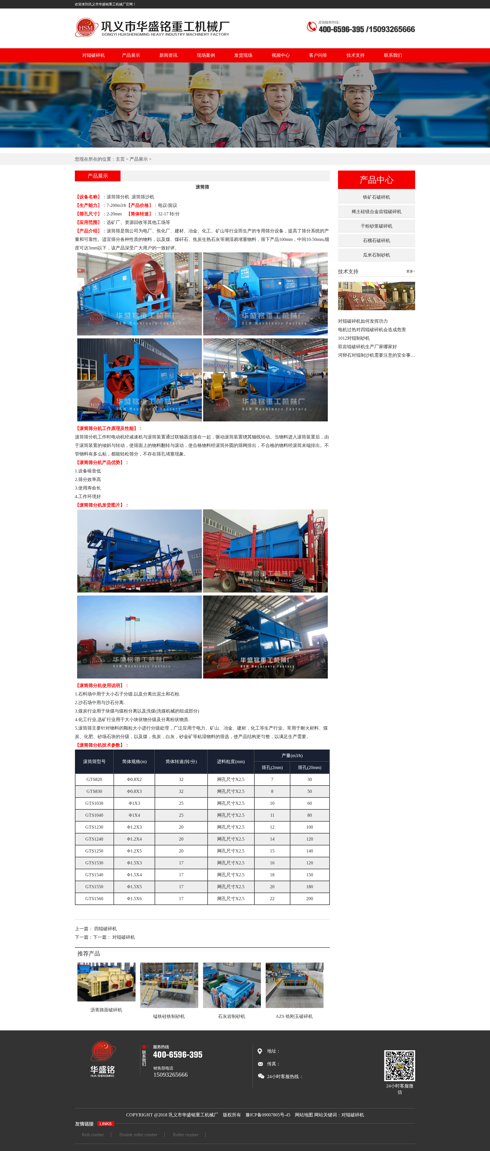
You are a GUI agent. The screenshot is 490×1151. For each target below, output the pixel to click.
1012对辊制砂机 (354, 338)
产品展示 (131, 55)
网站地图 (304, 1114)
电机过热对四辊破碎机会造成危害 (372, 329)
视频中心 (281, 55)
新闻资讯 (168, 55)
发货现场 (243, 55)
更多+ (410, 271)
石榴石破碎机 (376, 240)
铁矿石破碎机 (376, 197)
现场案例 (206, 55)
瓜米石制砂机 (376, 255)
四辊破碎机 (105, 928)
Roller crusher (185, 1134)
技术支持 (356, 55)
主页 (120, 159)
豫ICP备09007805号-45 (268, 1114)
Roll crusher (93, 1134)
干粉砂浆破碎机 (376, 226)
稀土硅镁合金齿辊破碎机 (377, 211)
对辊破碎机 (93, 55)
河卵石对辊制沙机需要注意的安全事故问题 (381, 355)
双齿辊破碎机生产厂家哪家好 (367, 346)
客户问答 (318, 55)
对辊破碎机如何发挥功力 (363, 321)
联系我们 (393, 55)
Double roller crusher (138, 1134)
